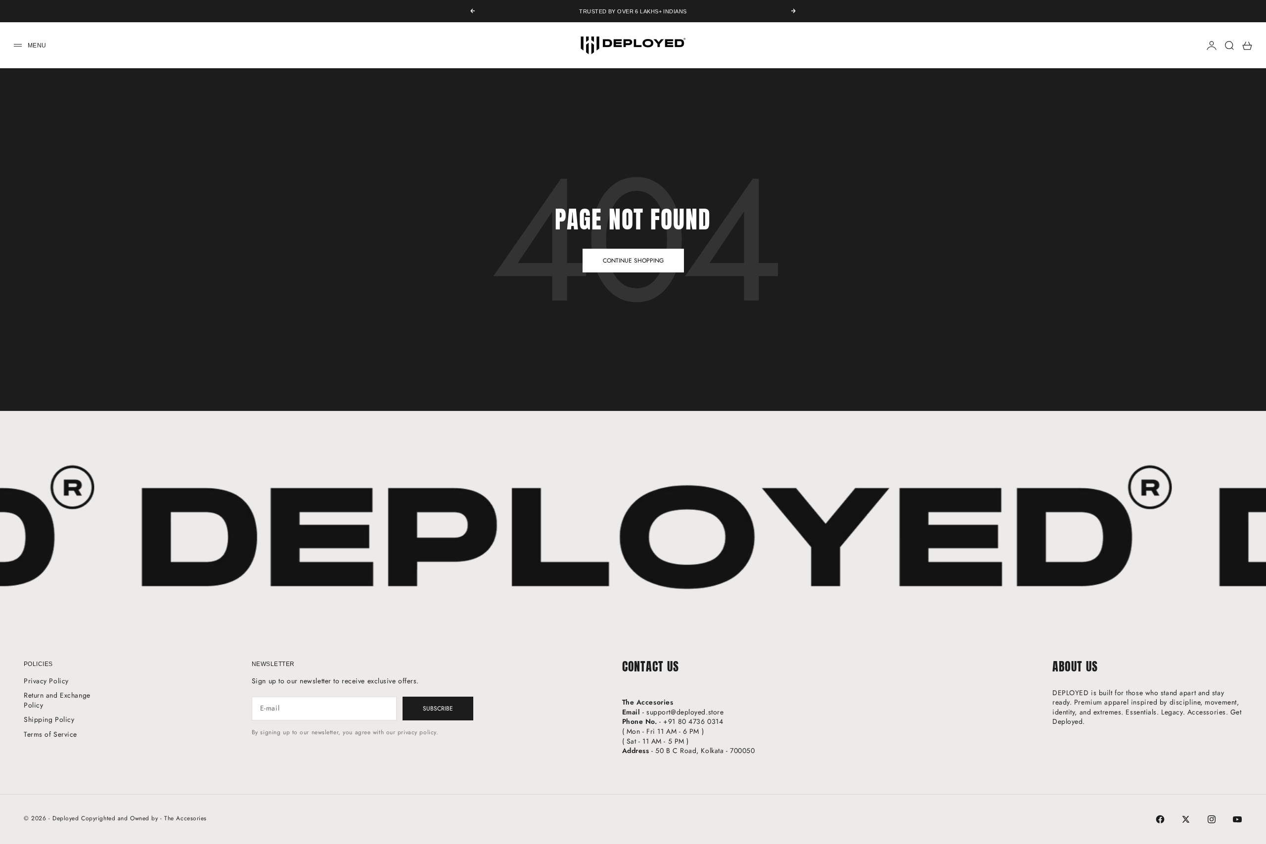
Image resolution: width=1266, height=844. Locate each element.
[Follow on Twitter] (1186, 819)
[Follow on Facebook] (1160, 819)
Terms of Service (50, 734)
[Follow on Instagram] (1212, 819)
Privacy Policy (46, 681)
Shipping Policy (49, 719)
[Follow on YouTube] (1237, 819)
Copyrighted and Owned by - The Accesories (144, 818)
